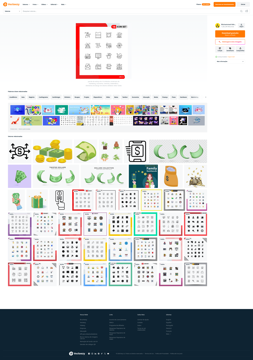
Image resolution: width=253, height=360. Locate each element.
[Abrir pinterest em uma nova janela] (98, 353)
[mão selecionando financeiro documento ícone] (60, 200)
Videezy (82, 325)
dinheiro (67, 97)
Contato (140, 322)
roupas (77, 97)
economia (135, 97)
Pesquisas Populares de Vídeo (117, 338)
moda (156, 97)
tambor (125, 97)
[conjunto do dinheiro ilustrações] (110, 151)
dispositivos (98, 97)
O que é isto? (231, 57)
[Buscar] (241, 11)
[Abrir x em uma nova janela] (105, 353)
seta (22, 97)
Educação (83, 331)
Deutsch (169, 328)
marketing (194, 97)
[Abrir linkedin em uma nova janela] (95, 353)
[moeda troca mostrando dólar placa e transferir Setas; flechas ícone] (19, 151)
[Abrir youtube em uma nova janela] (108, 353)
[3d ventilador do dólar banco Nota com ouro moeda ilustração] (52, 151)
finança (165, 97)
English (168, 320)
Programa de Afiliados (116, 325)
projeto (86, 97)
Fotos (35, 4)
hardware (183, 97)
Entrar (243, 4)
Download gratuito (230, 34)
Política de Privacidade (162, 353)
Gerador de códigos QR (88, 344)
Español (168, 322)
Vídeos (43, 4)
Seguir (241, 26)
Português (169, 325)
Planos (198, 4)
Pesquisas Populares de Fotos (117, 333)
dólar (108, 97)
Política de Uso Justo (176, 353)
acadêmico (13, 97)
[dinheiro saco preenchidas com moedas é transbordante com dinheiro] (171, 176)
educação (146, 97)
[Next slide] (204, 97)
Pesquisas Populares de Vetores (117, 329)
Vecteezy (83, 322)
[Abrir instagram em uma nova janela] (92, 353)
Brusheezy (83, 320)
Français (169, 331)
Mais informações (222, 61)
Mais (62, 4)
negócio (31, 97)
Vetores (25, 4)
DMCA (111, 322)
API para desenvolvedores (88, 334)
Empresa (83, 328)
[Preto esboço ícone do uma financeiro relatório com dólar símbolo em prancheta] (135, 151)
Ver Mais (196, 121)
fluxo (174, 97)
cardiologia (56, 97)
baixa (116, 97)
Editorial (53, 4)
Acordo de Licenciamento (117, 320)
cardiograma (43, 97)
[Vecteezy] (11, 4)
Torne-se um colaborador (141, 329)
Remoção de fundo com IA (89, 341)
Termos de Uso (149, 353)
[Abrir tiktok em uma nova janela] (102, 353)
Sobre (139, 325)
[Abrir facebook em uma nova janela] (89, 353)
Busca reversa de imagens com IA (89, 338)
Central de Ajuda (143, 320)
